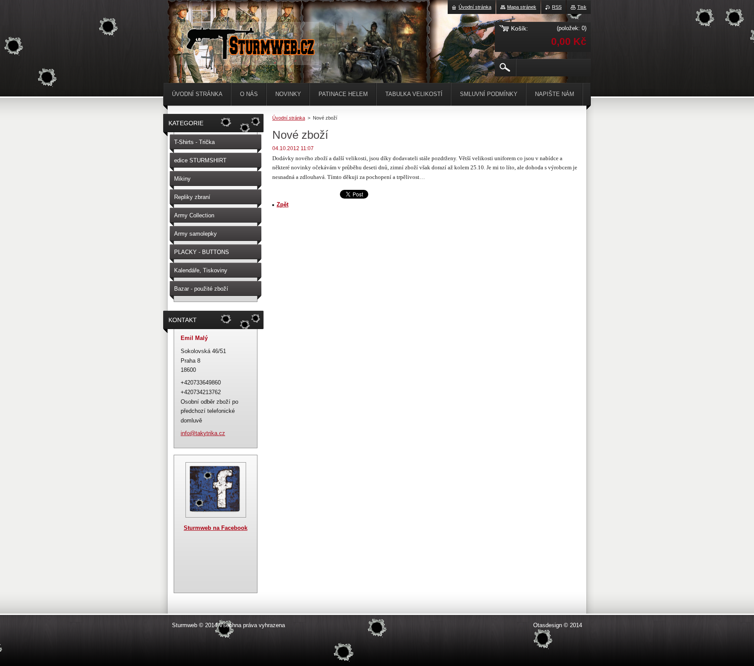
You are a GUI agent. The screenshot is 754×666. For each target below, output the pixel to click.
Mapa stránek (521, 7)
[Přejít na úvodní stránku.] (250, 56)
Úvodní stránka (288, 117)
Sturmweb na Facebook (215, 528)
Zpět (282, 204)
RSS (557, 7)
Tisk (581, 7)
